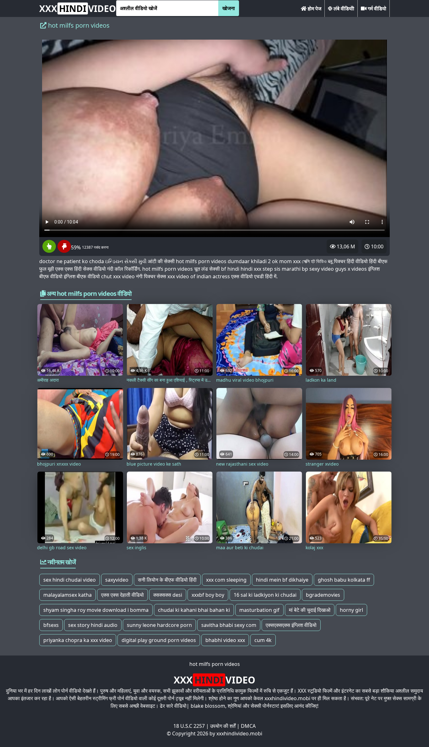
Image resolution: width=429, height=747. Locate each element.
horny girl (351, 609)
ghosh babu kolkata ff (344, 579)
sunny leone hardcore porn (159, 625)
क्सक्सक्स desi (167, 594)
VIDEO (77, 8)
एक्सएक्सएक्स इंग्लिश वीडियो (291, 625)
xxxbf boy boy (208, 594)
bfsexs (51, 625)
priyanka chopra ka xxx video (77, 640)
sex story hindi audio (92, 625)
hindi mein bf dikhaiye (282, 579)
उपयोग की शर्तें (223, 725)
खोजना (228, 8)
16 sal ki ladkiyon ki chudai (265, 594)
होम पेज (314, 8)
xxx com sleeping (226, 579)
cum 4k (263, 640)
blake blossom (208, 705)
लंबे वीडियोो (343, 8)
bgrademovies (323, 594)
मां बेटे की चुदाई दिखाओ (309, 609)
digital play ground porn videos (159, 640)
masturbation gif (259, 609)
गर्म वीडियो (376, 8)
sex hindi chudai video (69, 579)
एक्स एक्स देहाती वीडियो (122, 594)
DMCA (248, 725)
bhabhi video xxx (225, 640)
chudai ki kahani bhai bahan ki (194, 609)
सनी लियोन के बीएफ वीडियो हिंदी (167, 579)
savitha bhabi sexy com (228, 625)
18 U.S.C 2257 (189, 725)
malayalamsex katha (67, 594)
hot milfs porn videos (214, 664)
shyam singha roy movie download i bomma (96, 609)
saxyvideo (116, 579)
